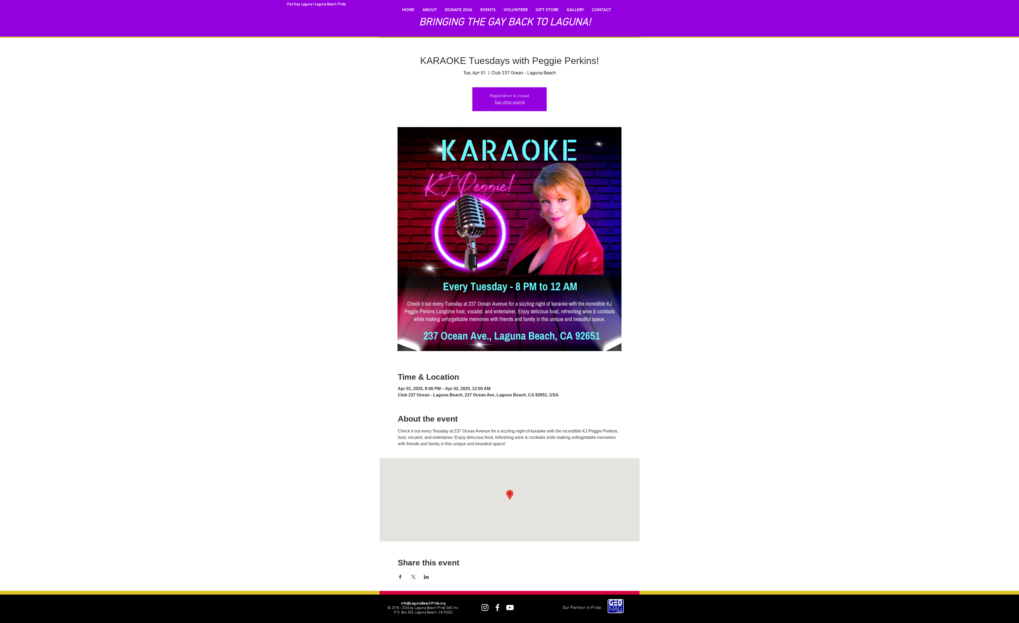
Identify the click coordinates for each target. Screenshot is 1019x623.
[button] (429, 10)
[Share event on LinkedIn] (426, 577)
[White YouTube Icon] (510, 607)
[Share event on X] (413, 577)
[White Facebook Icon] (497, 607)
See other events (509, 102)
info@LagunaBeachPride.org (423, 603)
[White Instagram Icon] (485, 607)
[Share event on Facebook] (400, 577)
